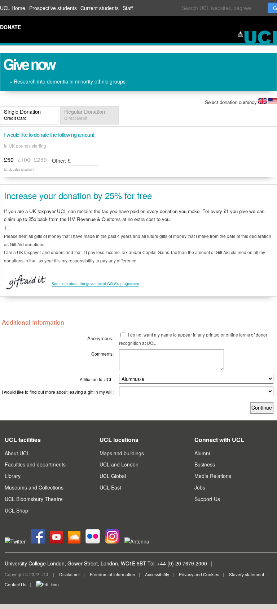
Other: (61, 160)
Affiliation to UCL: (97, 379)
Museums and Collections (34, 487)
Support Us (207, 498)
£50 (9, 159)
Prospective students (53, 8)
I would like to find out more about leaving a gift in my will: (58, 392)
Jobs (199, 487)
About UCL (17, 453)
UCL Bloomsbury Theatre (34, 498)
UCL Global (113, 475)
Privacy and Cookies (199, 574)
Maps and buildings (122, 453)
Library (13, 475)
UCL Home (12, 8)
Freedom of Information (112, 574)
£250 (40, 159)
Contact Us (15, 584)
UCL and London (119, 464)
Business (204, 464)
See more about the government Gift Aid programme (95, 283)
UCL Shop (16, 510)
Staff (128, 8)
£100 (23, 159)
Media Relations (212, 475)
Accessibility (157, 574)
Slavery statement (246, 574)
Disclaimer (69, 574)
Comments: (102, 354)
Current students (99, 8)
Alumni (202, 453)
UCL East (110, 487)
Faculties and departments (35, 464)
